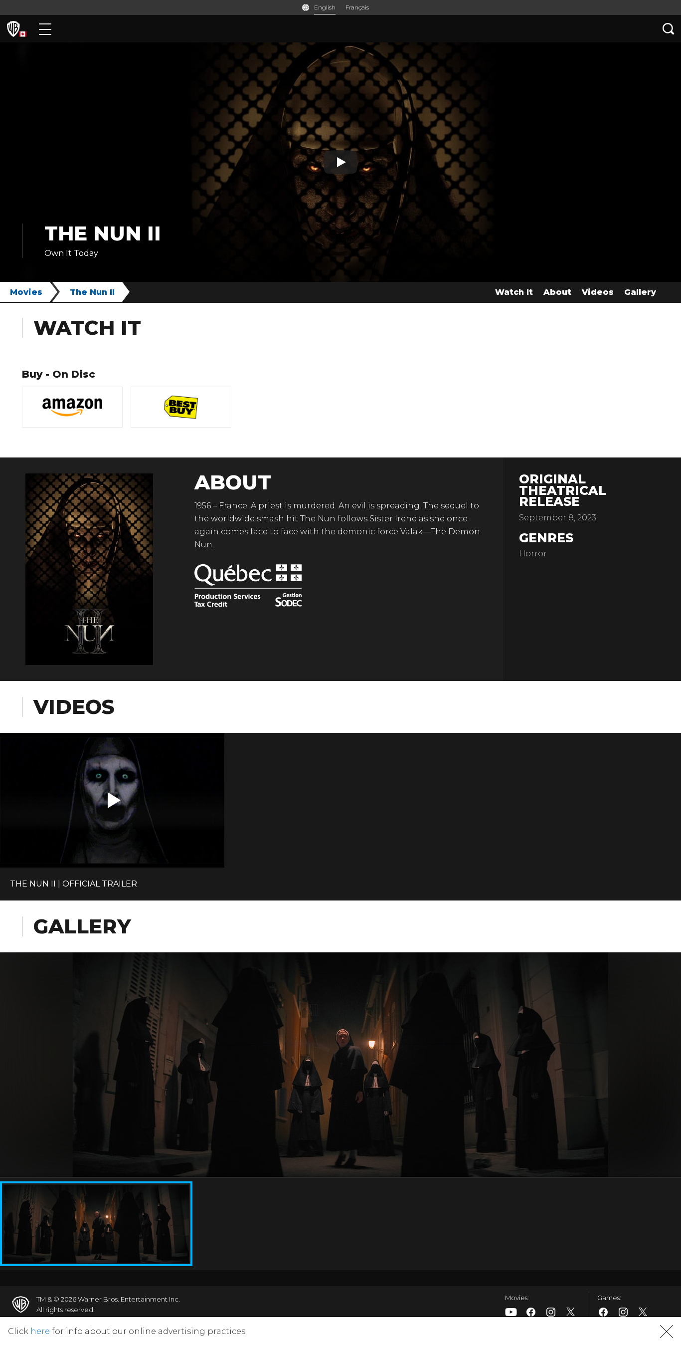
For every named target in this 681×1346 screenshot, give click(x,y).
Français (357, 7)
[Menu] (45, 28)
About (557, 292)
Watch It (514, 292)
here (40, 1331)
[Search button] (668, 28)
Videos (598, 292)
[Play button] (340, 162)
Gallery (640, 292)
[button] (114, 800)
